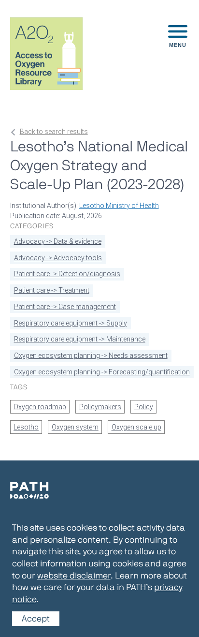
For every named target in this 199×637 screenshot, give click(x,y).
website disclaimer (74, 575)
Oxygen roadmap (40, 407)
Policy (143, 407)
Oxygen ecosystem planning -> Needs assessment (91, 355)
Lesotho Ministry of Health (119, 205)
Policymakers (100, 407)
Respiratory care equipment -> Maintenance (79, 339)
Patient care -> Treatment (51, 290)
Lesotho (26, 427)
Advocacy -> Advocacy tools (58, 258)
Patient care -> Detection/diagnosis (67, 274)
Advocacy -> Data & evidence (57, 241)
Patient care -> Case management (65, 307)
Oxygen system (75, 427)
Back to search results (54, 131)
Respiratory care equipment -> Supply (70, 323)
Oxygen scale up (136, 427)
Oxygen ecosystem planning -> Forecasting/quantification (102, 372)
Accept (36, 618)
